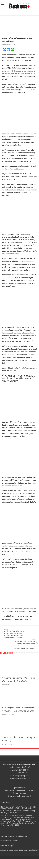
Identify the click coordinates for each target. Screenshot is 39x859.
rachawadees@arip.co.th (21, 796)
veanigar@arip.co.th (22, 775)
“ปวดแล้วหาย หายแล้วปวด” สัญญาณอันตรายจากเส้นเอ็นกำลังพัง (18, 679)
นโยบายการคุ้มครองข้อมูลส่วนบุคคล (13, 836)
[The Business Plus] (19, 6)
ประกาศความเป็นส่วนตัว (9, 840)
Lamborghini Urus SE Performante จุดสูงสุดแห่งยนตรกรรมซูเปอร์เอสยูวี (18, 709)
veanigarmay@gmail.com (19, 778)
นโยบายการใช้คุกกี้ (7, 845)
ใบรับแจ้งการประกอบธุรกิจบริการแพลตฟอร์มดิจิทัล (19, 850)
